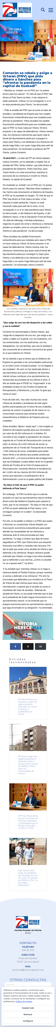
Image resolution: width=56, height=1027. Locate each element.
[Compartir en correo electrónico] (40, 646)
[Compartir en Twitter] (28, 646)
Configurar (28, 1021)
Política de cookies (24, 1001)
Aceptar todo (28, 1008)
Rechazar (28, 1014)
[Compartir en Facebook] (15, 646)
